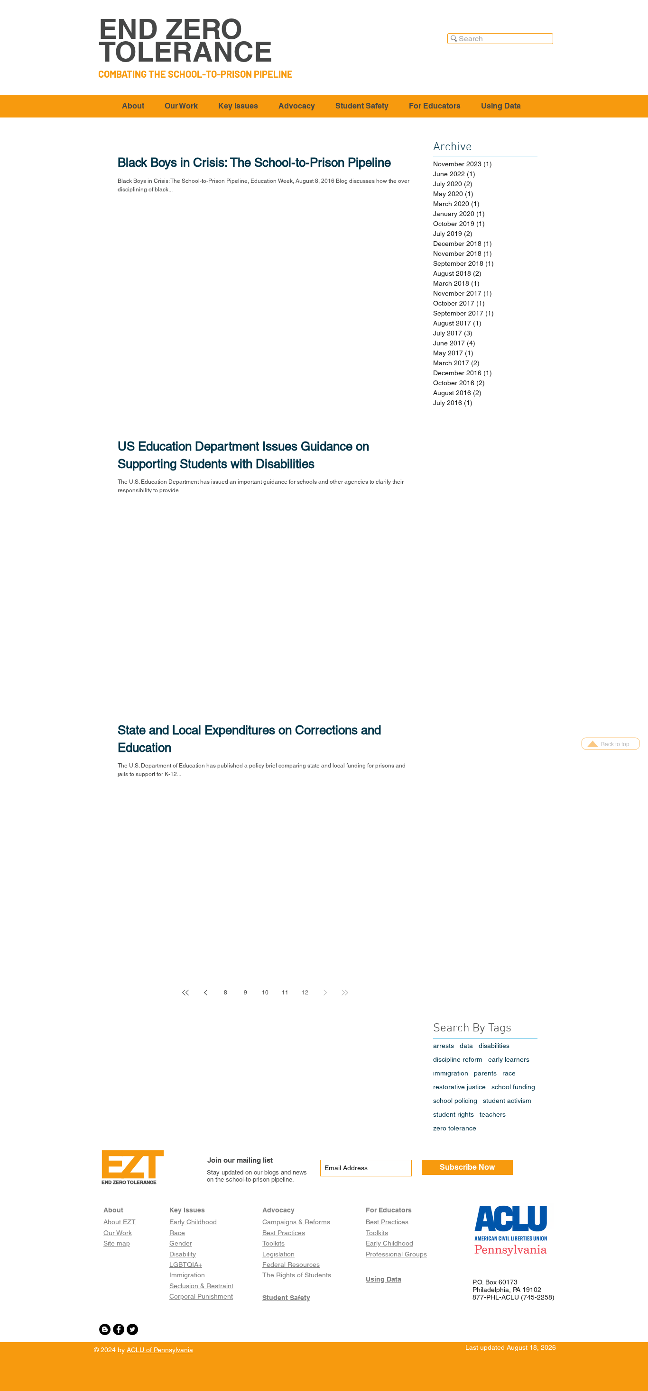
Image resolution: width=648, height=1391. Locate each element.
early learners (508, 1059)
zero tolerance (454, 1128)
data (466, 1045)
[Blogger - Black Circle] (105, 1329)
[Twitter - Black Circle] (132, 1329)
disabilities (494, 1045)
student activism (507, 1100)
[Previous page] (205, 992)
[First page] (185, 992)
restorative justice (459, 1087)
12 (305, 992)
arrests (443, 1045)
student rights (453, 1114)
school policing (455, 1100)
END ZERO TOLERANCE (185, 40)
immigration (450, 1073)
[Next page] (324, 992)
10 (265, 992)
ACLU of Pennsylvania (160, 1350)
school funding (513, 1087)
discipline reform (457, 1059)
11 (285, 992)
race (509, 1073)
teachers (493, 1114)
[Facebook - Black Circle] (118, 1329)
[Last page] (344, 992)
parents (485, 1073)
